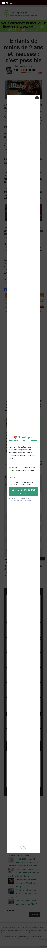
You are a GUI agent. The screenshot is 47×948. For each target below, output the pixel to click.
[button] (4, 2)
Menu (9, 2)
